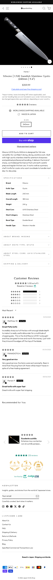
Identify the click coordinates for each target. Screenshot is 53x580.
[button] (23, 104)
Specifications (13, 178)
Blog (4, 544)
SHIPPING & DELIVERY (16, 264)
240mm (26, 124)
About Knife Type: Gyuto (19, 245)
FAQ (4, 528)
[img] (8, 317)
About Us (5, 520)
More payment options (26, 146)
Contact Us (6, 524)
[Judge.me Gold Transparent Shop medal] (26, 466)
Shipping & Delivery (9, 532)
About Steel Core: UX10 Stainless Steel (25, 254)
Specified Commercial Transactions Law (17, 548)
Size (26, 120)
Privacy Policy (7, 540)
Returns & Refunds (9, 536)
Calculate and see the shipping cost (26, 89)
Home (26, 72)
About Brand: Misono (17, 236)
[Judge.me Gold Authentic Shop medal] (15, 466)
